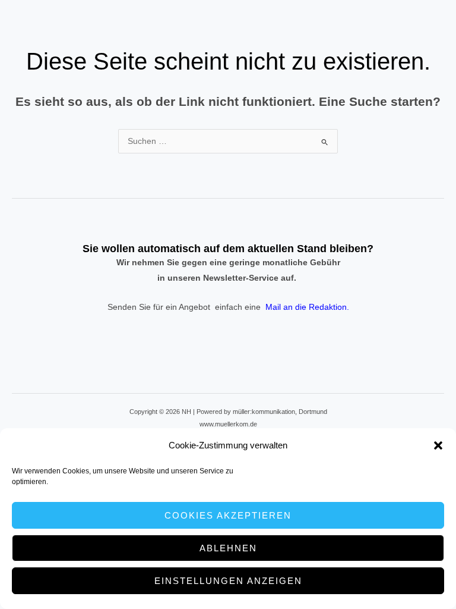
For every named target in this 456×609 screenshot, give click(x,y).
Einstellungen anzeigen (228, 581)
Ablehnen (228, 548)
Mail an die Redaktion (306, 307)
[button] (438, 445)
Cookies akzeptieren (228, 515)
